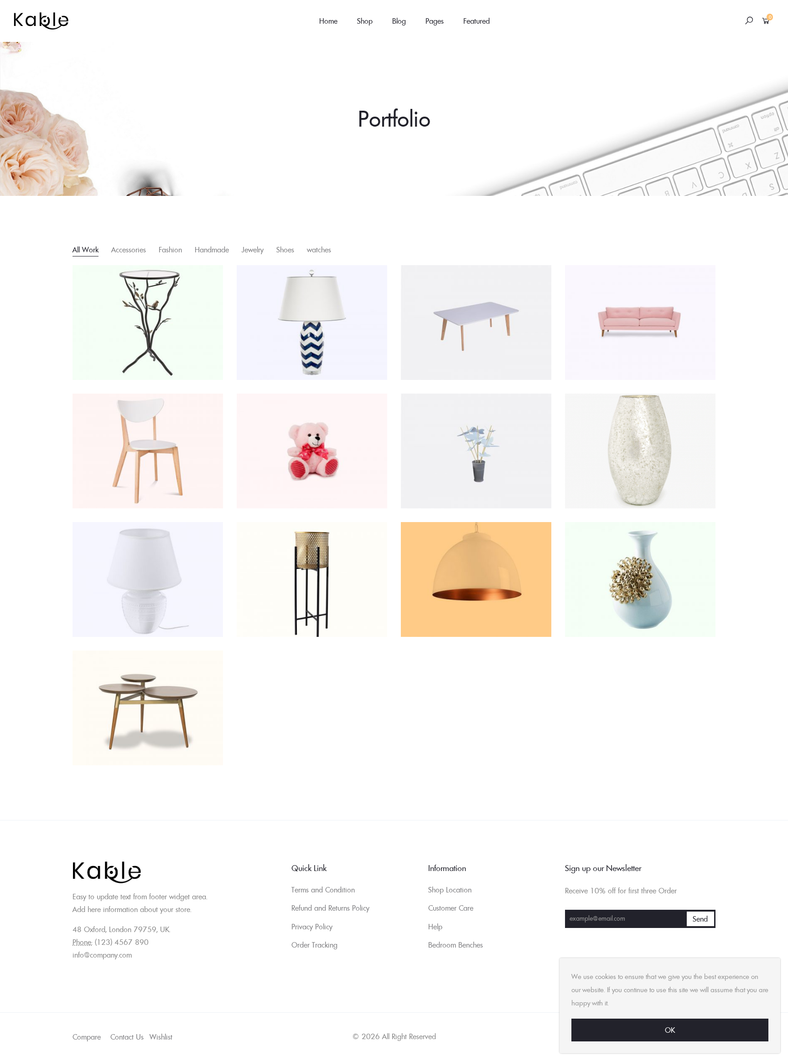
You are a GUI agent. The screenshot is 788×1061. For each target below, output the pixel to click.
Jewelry (253, 249)
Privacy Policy (311, 926)
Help (435, 926)
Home (328, 21)
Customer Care (450, 907)
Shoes (285, 249)
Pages (434, 21)
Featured (476, 21)
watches (319, 249)
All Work (85, 249)
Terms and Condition (323, 889)
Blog (399, 21)
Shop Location (450, 889)
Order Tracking (314, 944)
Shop (365, 21)
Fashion (170, 249)
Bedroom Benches (455, 944)
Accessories (128, 249)
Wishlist (161, 1036)
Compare (87, 1036)
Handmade (212, 249)
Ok (670, 1030)
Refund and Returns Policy (330, 907)
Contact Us (127, 1036)
